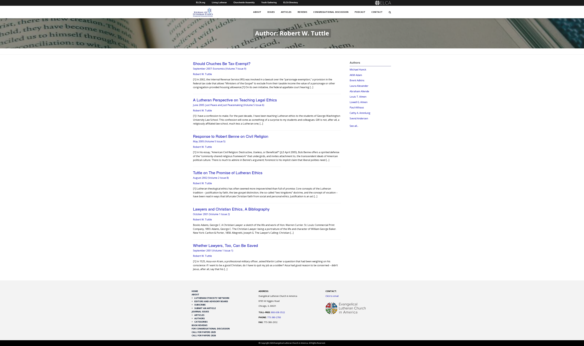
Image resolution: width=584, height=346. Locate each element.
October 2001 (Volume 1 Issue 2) (211, 214)
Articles (286, 12)
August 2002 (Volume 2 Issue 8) (211, 177)
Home (195, 291)
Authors (199, 318)
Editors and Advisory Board (211, 301)
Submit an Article (205, 308)
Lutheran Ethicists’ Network (211, 298)
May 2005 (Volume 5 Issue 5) (209, 141)
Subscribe (200, 304)
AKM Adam (356, 75)
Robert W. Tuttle (202, 74)
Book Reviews (199, 325)
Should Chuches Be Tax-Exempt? (221, 63)
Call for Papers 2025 (204, 332)
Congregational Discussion (331, 12)
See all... (354, 126)
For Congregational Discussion (211, 328)
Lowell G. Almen (358, 102)
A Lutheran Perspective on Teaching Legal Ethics (235, 99)
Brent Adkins (357, 80)
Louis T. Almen (358, 96)
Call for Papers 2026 (204, 335)
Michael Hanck (358, 69)
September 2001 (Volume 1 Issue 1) (213, 250)
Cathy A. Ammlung (360, 113)
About (257, 12)
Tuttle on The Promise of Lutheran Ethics (227, 172)
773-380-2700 (274, 317)
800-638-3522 (278, 312)
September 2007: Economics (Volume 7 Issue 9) (219, 68)
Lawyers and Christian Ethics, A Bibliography (231, 209)
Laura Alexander (359, 86)
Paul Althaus (357, 107)
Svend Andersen (359, 118)
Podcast (360, 12)
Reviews (302, 12)
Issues (271, 12)
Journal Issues (200, 311)
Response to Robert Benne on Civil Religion (230, 136)
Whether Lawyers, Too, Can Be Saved (225, 245)
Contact (377, 12)
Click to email (332, 296)
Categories (201, 321)
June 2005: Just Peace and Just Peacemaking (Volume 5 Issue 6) (228, 105)
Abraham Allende (359, 91)
